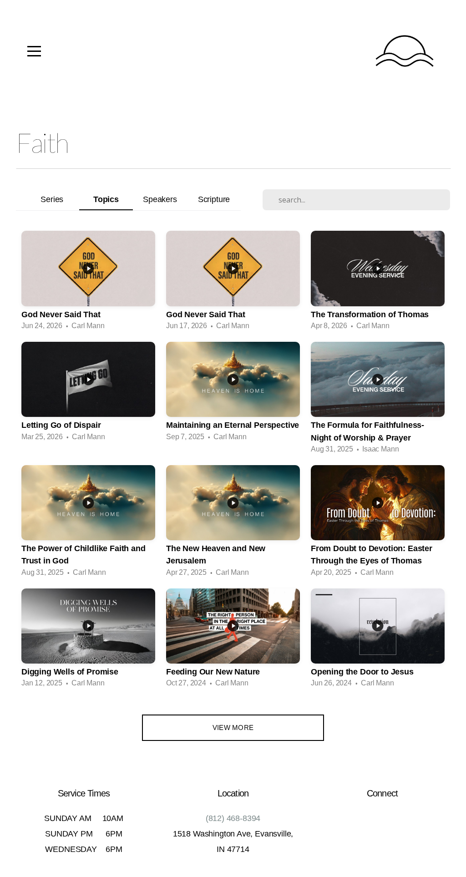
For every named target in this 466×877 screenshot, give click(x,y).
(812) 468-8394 (233, 818)
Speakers (160, 199)
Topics (106, 199)
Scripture (214, 199)
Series (52, 199)
